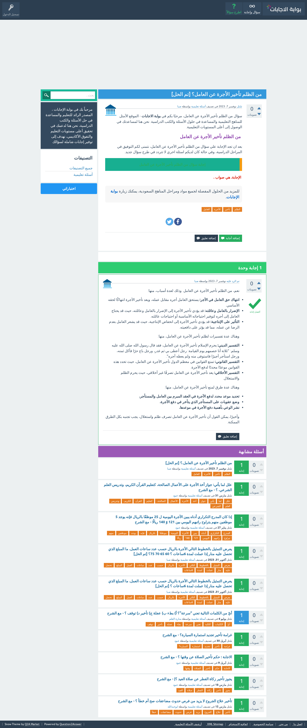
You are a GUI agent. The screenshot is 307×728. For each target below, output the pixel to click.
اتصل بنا (298, 724)
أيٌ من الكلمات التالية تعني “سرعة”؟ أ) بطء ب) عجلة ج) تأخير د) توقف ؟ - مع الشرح (169, 613)
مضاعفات (166, 712)
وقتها (187, 668)
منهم (111, 533)
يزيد (198, 712)
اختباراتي (69, 188)
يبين (195, 533)
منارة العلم (175, 618)
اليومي (205, 538)
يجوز (227, 690)
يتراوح (227, 538)
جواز (203, 501)
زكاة (209, 690)
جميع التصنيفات (81, 168)
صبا (169, 468)
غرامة (227, 646)
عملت (210, 570)
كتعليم (149, 501)
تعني (198, 624)
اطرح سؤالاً (234, 12)
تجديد (207, 646)
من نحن (283, 724)
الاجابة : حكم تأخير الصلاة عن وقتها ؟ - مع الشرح (196, 657)
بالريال (152, 533)
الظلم (237, 209)
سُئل (239, 106)
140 (187, 538)
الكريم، (127, 501)
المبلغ (119, 565)
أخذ (194, 501)
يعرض (227, 565)
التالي (192, 565)
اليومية (174, 533)
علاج (218, 712)
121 (196, 538)
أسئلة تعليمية (198, 106)
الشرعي (216, 506)
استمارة (196, 646)
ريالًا (179, 538)
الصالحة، (161, 501)
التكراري (214, 533)
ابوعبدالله (173, 706)
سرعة (188, 624)
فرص (188, 712)
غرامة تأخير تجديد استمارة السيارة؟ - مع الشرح (197, 635)
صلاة (189, 690)
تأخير (227, 209)
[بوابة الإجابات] (284, 8)
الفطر (200, 690)
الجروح (208, 712)
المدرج (226, 533)
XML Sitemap (215, 724)
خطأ (154, 712)
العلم (227, 506)
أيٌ (228, 624)
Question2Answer (71, 724)
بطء (179, 624)
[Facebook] (178, 221)
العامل (206, 209)
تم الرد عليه (233, 281)
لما (220, 501)
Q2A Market (32, 724)
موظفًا (163, 533)
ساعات (140, 565)
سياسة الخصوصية (263, 724)
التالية (208, 624)
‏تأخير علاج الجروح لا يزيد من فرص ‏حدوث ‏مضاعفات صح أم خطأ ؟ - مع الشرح (175, 701)
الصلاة (197, 668)
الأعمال (174, 501)
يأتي (212, 501)
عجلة (169, 624)
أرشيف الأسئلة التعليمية (188, 724)
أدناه (203, 533)
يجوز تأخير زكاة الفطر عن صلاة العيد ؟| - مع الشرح (194, 679)
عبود (175, 495)
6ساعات (188, 570)
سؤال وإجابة (252, 12)
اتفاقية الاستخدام (238, 724)
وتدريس (115, 501)
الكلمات (219, 624)
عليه (228, 570)
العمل (129, 565)
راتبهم (217, 538)
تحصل (109, 565)
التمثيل (216, 565)
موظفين (122, 533)
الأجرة (217, 209)
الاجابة (227, 668)
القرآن (138, 501)
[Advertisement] (153, 53)
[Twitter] (169, 221)
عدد (150, 565)
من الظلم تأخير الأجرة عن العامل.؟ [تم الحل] (198, 463)
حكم (217, 668)
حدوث (178, 712)
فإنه (142, 533)
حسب (160, 565)
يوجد (133, 533)
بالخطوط (204, 565)
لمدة (199, 570)
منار (219, 570)
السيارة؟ (183, 646)
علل (228, 501)
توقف (150, 624)
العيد (180, 690)
